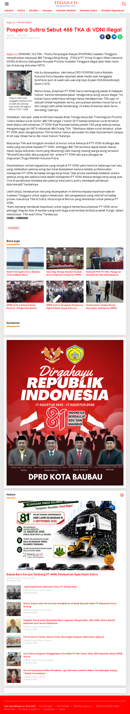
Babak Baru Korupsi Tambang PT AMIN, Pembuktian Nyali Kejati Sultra (52, 574)
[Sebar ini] (102, 36)
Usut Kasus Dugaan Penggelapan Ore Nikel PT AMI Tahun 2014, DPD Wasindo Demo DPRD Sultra (72, 655)
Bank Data (9, 709)
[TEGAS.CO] (65, 3)
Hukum (30, 38)
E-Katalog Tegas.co (29, 709)
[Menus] (6, 4)
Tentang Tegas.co (82, 706)
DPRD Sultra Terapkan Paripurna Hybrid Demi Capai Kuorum (64, 306)
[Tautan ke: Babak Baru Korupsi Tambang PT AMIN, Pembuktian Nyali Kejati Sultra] (65, 535)
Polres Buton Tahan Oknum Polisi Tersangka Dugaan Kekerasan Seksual (63, 636)
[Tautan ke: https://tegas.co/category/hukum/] (122, 495)
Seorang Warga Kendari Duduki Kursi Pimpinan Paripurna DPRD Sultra (64, 273)
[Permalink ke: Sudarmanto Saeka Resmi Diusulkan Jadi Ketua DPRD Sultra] (104, 291)
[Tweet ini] (108, 36)
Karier (62, 709)
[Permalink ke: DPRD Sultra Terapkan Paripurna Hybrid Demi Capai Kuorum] (65, 291)
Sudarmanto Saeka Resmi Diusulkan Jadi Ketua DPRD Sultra (101, 307)
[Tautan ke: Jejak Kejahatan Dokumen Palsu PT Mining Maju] (14, 592)
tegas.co (12, 54)
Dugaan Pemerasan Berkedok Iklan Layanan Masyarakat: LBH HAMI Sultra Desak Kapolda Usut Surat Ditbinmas (69, 621)
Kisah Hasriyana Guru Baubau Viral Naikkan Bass (23, 273)
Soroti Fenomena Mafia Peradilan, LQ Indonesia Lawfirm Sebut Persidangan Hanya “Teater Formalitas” (70, 672)
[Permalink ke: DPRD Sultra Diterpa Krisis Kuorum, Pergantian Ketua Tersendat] (25, 291)
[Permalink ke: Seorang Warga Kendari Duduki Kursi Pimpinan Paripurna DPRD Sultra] (65, 258)
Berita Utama (13, 38)
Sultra (37, 38)
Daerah (23, 38)
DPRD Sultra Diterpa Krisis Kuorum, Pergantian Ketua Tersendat (21, 307)
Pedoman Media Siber (107, 706)
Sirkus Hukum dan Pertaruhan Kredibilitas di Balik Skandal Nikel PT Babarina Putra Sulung (69, 605)
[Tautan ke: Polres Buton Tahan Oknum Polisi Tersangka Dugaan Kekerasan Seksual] (14, 642)
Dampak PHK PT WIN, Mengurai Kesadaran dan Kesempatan (103, 273)
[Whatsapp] (120, 36)
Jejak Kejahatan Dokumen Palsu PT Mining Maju (50, 586)
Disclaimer (49, 709)
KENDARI (13, 228)
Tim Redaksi (63, 706)
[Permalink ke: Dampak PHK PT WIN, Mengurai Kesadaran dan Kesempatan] (104, 258)
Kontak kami (46, 706)
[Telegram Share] (114, 36)
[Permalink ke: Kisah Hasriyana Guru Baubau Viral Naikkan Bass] (25, 258)
